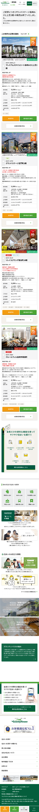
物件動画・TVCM (7, 762)
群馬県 (14, 2)
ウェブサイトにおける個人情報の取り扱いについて (14, 796)
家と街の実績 (6, 748)
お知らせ (4, 766)
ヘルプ (3, 791)
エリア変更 (12, 4)
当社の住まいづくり (8, 753)
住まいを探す (6, 739)
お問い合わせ (15, 791)
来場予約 (11, 118)
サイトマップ (5, 787)
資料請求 (14, 809)
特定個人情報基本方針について (10, 794)
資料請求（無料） (28, 118)
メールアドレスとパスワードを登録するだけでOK (19, 708)
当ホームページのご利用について (20, 787)
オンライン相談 (24, 809)
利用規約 (4, 789)
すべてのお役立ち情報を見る (28, 592)
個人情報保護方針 (17, 789)
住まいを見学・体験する (9, 744)
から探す (7, 495)
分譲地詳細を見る (19, 126)
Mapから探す (24, 34)
